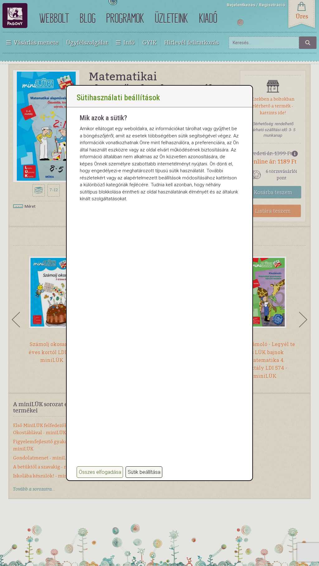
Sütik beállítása (144, 472)
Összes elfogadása (100, 472)
